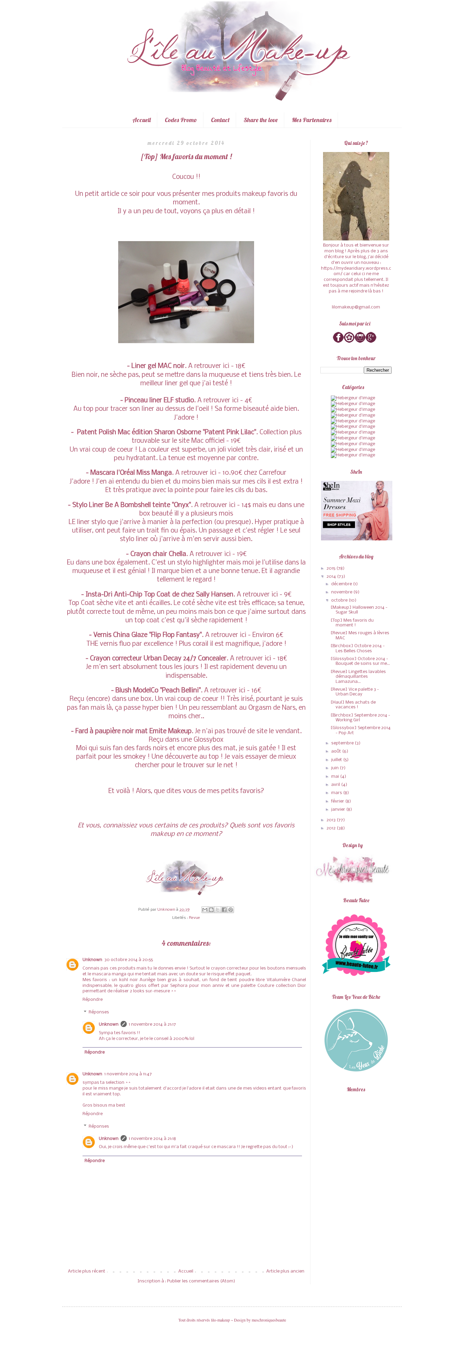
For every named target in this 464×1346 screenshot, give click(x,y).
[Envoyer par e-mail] (204, 909)
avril (336, 785)
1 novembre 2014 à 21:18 (152, 1139)
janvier (338, 809)
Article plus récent (86, 1271)
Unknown (92, 960)
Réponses (99, 1012)
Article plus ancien (285, 1271)
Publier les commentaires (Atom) (201, 1281)
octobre (340, 600)
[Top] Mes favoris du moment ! (352, 622)
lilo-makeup (220, 1320)
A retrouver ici (208, 366)
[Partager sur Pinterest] (230, 909)
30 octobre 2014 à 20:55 (128, 960)
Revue (194, 918)
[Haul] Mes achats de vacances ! (353, 704)
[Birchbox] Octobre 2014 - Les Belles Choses (358, 648)
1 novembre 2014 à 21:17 (152, 1024)
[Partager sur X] (217, 909)
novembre (342, 592)
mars (337, 793)
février (338, 801)
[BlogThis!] (211, 909)
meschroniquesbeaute (269, 1320)
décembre (342, 584)
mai (335, 776)
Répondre (93, 999)
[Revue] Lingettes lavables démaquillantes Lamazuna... (358, 677)
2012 (331, 828)
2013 (331, 820)
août (336, 751)
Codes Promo (181, 120)
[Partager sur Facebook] (224, 909)
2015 (331, 568)
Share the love (261, 120)
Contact (220, 120)
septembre (343, 743)
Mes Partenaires (312, 120)
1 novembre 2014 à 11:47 (128, 1074)
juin (335, 768)
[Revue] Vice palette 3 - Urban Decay (355, 691)
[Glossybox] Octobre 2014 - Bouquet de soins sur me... (360, 661)
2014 (331, 576)
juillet (337, 760)
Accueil (141, 120)
